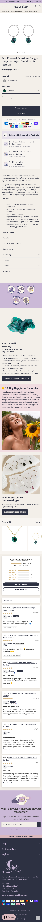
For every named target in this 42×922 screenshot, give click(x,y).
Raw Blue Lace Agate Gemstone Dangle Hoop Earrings (20, 636)
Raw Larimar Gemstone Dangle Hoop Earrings (20, 664)
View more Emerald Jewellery (16, 379)
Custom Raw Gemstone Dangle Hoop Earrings (20, 759)
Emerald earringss (31, 11)
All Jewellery (6, 11)
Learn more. (22, 879)
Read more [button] (7, 749)
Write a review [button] (21, 584)
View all (37, 522)
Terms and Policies (21, 914)
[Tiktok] (24, 919)
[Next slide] (38, 538)
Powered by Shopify (26, 910)
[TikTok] (40, 2)
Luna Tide (17, 910)
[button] (6, 70)
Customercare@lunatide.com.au (14, 895)
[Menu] (2, 6)
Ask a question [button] (21, 589)
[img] (8, 613)
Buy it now (21, 114)
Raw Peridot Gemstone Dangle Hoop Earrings (19, 694)
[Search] (6, 6)
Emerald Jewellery (17, 11)
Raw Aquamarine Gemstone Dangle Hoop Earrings (19, 609)
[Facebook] (34, 2)
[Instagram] (37, 2)
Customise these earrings (15, 512)
